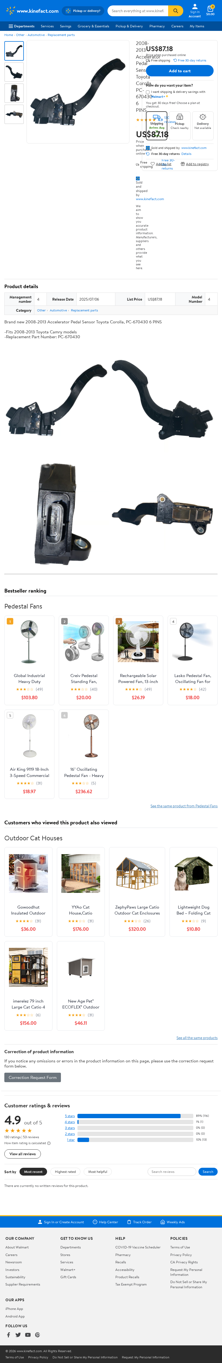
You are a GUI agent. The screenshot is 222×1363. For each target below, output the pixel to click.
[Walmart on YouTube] (28, 1335)
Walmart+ (68, 1269)
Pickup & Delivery (129, 26)
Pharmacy (157, 26)
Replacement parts (61, 34)
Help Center (108, 1221)
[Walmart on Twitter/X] (18, 1335)
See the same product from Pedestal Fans (184, 805)
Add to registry (197, 163)
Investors (12, 1269)
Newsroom (13, 1262)
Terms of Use (180, 1247)
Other (20, 34)
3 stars (70, 1128)
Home (8, 34)
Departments (24, 26)
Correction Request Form (33, 1077)
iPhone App (14, 1308)
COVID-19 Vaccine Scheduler (138, 1247)
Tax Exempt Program (131, 1284)
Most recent (33, 1171)
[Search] (175, 10)
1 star (71, 1140)
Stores (65, 1254)
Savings (65, 26)
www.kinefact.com (150, 198)
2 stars (70, 1134)
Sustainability (15, 1276)
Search (208, 1171)
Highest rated (65, 1171)
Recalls (120, 1262)
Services (47, 26)
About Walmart (17, 1247)
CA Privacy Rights (184, 1262)
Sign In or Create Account (64, 1221)
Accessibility (125, 1269)
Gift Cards (68, 1276)
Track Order (142, 1221)
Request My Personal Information (186, 1272)
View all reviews (22, 1153)
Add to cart (180, 71)
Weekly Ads (176, 1221)
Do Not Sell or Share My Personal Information (188, 1284)
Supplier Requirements (22, 1284)
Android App (15, 1316)
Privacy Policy (181, 1254)
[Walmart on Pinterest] (38, 1335)
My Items (197, 26)
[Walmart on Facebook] (8, 1335)
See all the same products (197, 1037)
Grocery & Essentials (93, 26)
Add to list (163, 163)
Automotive (36, 34)
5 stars (70, 1116)
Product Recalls (127, 1276)
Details (186, 154)
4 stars (70, 1122)
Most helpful (97, 1171)
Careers (177, 26)
